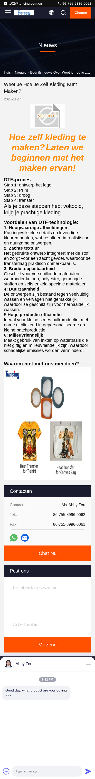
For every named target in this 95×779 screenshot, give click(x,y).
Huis (7, 72)
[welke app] (14, 538)
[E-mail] (25, 538)
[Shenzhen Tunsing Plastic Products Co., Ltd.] (24, 13)
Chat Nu (48, 553)
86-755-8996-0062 (76, 3)
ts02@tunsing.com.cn (25, 3)
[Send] (88, 771)
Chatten (81, 13)
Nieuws (20, 72)
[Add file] (6, 771)
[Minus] (88, 664)
